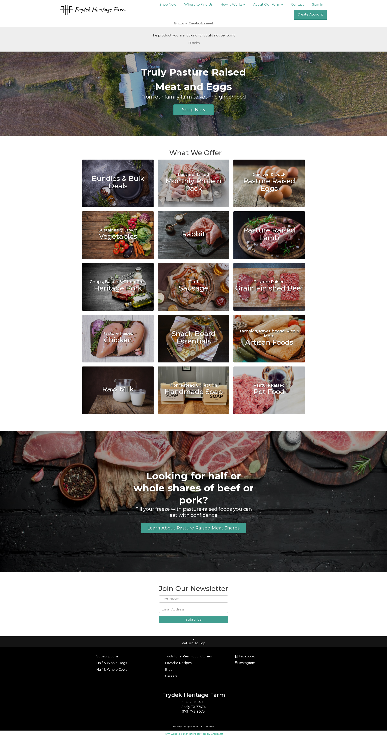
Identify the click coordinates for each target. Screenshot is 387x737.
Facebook (246, 656)
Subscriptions (107, 656)
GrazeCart (217, 733)
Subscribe (193, 619)
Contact (297, 4)
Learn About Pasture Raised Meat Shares (193, 528)
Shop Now (167, 4)
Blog (169, 670)
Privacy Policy (181, 726)
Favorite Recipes (178, 663)
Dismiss (193, 43)
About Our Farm (267, 4)
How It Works (232, 4)
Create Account (310, 14)
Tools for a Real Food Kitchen (188, 656)
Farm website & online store (180, 733)
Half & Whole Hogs (111, 663)
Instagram (246, 663)
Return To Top (193, 643)
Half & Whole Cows (111, 670)
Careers (171, 676)
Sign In (317, 4)
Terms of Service (204, 726)
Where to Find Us (198, 4)
